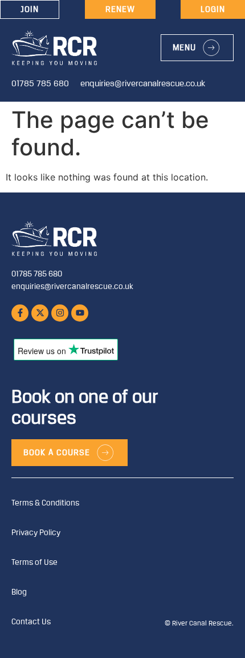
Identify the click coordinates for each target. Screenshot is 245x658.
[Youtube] (79, 313)
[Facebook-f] (19, 313)
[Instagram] (59, 313)
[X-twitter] (39, 313)
